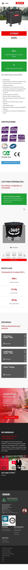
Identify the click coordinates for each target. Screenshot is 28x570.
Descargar (8, 343)
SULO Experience (5, 541)
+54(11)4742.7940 (8, 511)
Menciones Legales (6, 550)
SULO (21, 3)
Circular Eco (16, 532)
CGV (3, 557)
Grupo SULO (4, 539)
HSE (3, 561)
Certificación (16, 534)
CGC (3, 559)
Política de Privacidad (6, 552)
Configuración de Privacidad (8, 553)
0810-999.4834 (7, 510)
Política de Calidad (6, 555)
